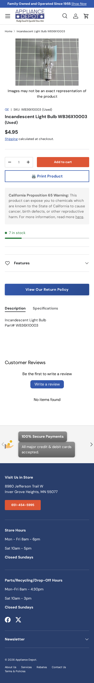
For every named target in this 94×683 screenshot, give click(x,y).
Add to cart (63, 162)
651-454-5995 (22, 505)
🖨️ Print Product (47, 176)
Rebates (42, 667)
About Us (10, 667)
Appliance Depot (25, 659)
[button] (86, 16)
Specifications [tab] (45, 308)
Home (8, 31)
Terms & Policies (15, 671)
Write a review (47, 384)
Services (26, 667)
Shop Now (79, 4)
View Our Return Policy (47, 289)
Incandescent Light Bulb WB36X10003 (41, 31)
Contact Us (59, 667)
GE (7, 110)
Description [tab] (15, 308)
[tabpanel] (47, 322)
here (79, 217)
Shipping (11, 139)
